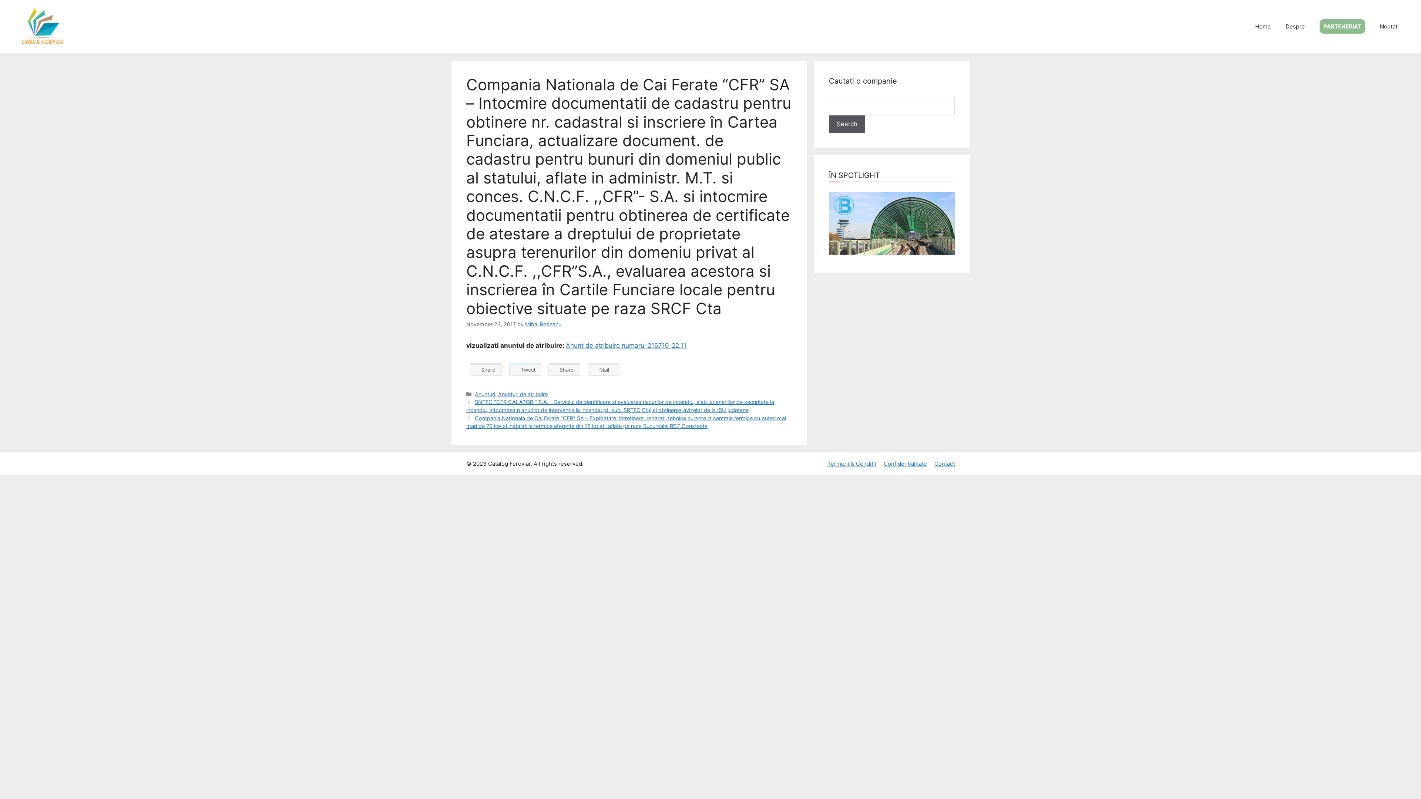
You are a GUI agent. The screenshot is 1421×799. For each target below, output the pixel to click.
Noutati (1389, 26)
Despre (1295, 26)
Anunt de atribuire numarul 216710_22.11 (626, 345)
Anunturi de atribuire (523, 394)
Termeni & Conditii (851, 463)
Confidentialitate (905, 463)
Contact (944, 463)
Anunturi (485, 394)
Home (1263, 26)
